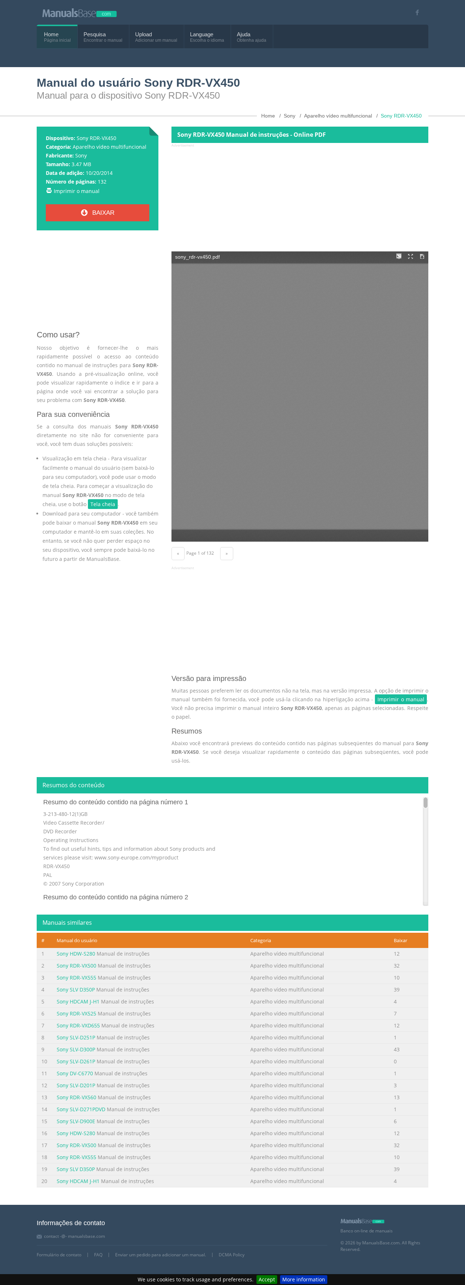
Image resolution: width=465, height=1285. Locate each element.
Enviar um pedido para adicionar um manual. (160, 1255)
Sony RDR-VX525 (76, 1013)
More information (303, 1279)
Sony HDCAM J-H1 (78, 1001)
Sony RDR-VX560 (76, 1097)
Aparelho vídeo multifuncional (109, 146)
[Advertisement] (97, 283)
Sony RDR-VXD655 (78, 1025)
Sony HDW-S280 (76, 953)
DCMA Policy (231, 1255)
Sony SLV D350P (76, 989)
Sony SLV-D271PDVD (81, 1109)
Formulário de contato (59, 1255)
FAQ (98, 1255)
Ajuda (243, 34)
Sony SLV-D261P (76, 1061)
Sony (81, 155)
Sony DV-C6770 (75, 1073)
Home (51, 34)
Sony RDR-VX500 (76, 965)
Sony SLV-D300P (76, 1049)
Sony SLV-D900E (76, 1121)
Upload (143, 34)
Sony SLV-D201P (76, 1085)
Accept (267, 1279)
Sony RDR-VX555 (76, 977)
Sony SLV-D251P (76, 1037)
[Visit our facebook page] (415, 12)
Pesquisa (95, 34)
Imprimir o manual (77, 191)
